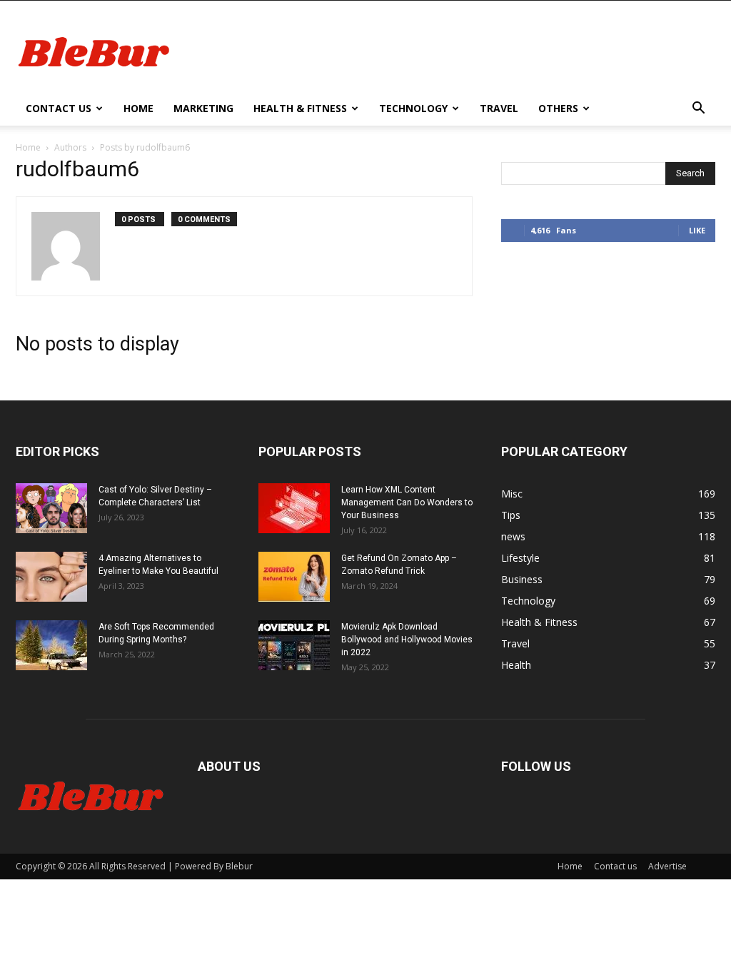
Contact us (58, 108)
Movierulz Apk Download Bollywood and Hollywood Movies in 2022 (407, 639)
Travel (499, 108)
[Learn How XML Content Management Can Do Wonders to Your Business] (294, 508)
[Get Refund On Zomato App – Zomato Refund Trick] (294, 577)
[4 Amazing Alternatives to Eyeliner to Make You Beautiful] (51, 577)
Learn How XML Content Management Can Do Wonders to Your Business (407, 502)
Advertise (667, 866)
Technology (413, 108)
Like (697, 230)
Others (558, 108)
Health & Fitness (300, 108)
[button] (698, 109)
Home (138, 108)
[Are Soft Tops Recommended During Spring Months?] (51, 645)
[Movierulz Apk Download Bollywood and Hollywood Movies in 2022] (294, 645)
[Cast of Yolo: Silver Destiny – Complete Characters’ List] (51, 508)
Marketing (203, 108)
